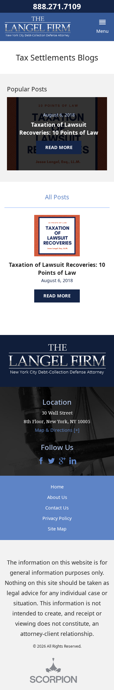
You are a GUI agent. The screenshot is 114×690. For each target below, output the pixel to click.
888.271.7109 (57, 6)
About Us (57, 497)
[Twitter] (51, 461)
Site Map (57, 529)
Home (57, 487)
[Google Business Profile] (62, 461)
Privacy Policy (57, 518)
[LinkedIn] (72, 461)
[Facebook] (41, 461)
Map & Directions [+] (57, 430)
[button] (102, 27)
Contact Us (57, 508)
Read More (57, 296)
